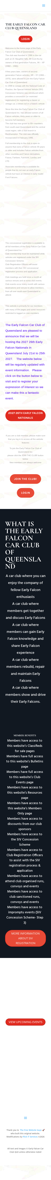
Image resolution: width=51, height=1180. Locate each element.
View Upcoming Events (25, 1022)
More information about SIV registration (25, 938)
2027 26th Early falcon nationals (25, 415)
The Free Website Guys (31, 1130)
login (25, 39)
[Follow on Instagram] (29, 1086)
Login (25, 492)
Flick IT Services (30, 1136)
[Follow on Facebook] (23, 1086)
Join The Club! (25, 479)
